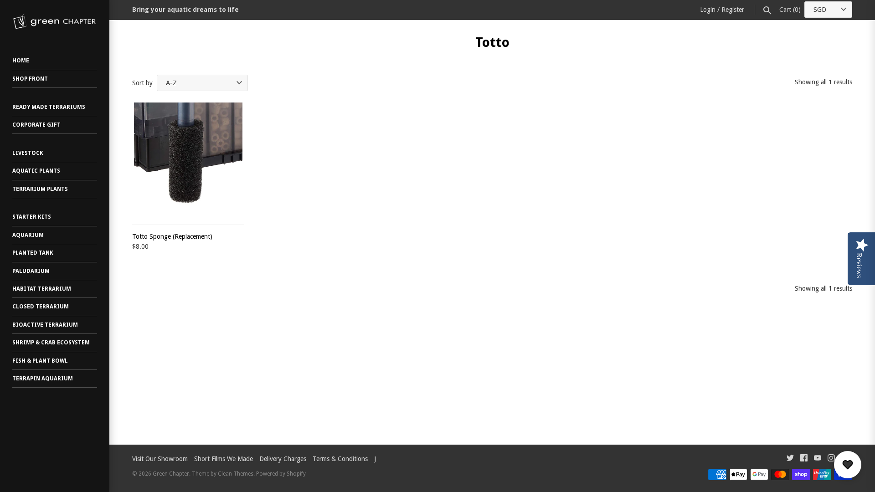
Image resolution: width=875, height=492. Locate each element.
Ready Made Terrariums (48, 107)
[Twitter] (790, 459)
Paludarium (31, 271)
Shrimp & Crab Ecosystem (51, 342)
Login (707, 9)
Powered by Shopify (281, 474)
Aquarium (28, 235)
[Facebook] (804, 459)
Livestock (27, 153)
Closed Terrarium (40, 306)
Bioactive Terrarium (45, 325)
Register (732, 9)
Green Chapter (171, 474)
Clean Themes (235, 474)
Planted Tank (32, 253)
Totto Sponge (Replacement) (172, 236)
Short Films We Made (223, 458)
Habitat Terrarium (41, 289)
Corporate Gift (36, 125)
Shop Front (30, 79)
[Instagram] (831, 459)
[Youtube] (817, 459)
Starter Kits (31, 217)
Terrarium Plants (40, 189)
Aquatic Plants (36, 171)
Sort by (142, 83)
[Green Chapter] (54, 21)
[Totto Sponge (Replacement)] (188, 158)
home (20, 60)
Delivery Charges (282, 458)
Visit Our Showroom (160, 458)
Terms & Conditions (340, 458)
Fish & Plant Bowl (40, 361)
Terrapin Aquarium (42, 378)
